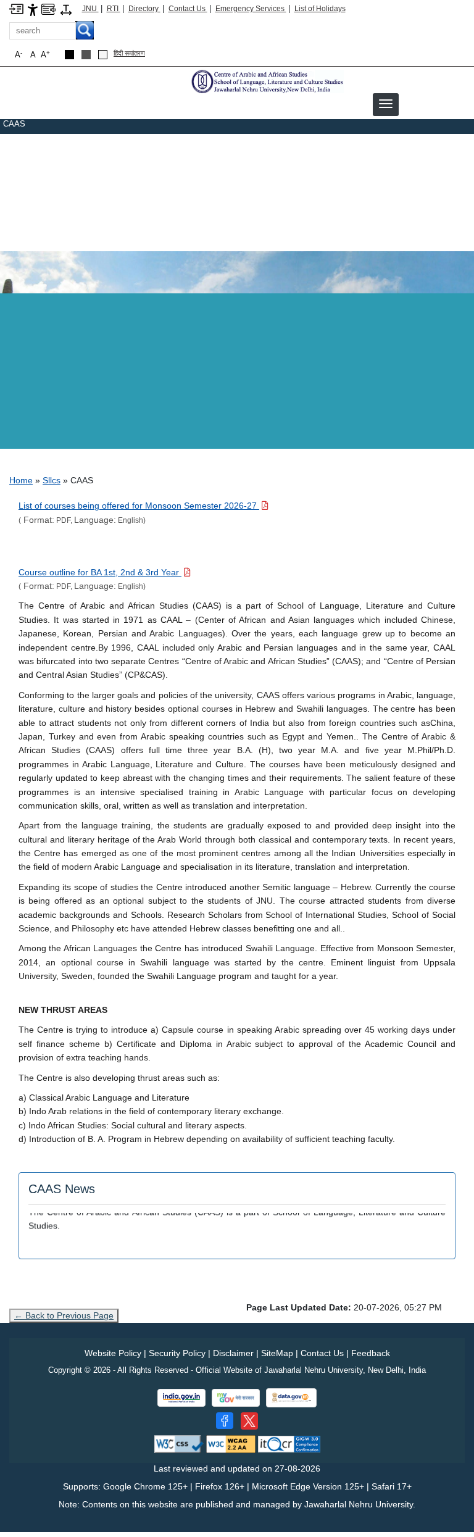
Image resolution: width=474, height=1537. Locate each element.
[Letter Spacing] (66, 9)
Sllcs (51, 480)
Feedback (370, 1353)
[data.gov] (291, 1397)
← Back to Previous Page (64, 1315)
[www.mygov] (236, 1398)
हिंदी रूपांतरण (129, 53)
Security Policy (177, 1353)
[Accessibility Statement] (33, 9)
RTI (113, 8)
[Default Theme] (102, 54)
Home (21, 480)
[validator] (179, 1443)
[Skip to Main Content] (16, 8)
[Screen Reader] (48, 8)
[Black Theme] (69, 54)
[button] (386, 103)
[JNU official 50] (249, 1421)
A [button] (45, 54)
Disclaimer (233, 1353)
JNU (90, 8)
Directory (144, 8)
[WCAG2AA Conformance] (231, 1443)
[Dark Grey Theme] (86, 54)
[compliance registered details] (289, 1443)
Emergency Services (250, 8)
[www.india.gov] (181, 1398)
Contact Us (187, 8)
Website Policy (113, 1353)
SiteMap (277, 1353)
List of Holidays (320, 8)
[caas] (266, 81)
